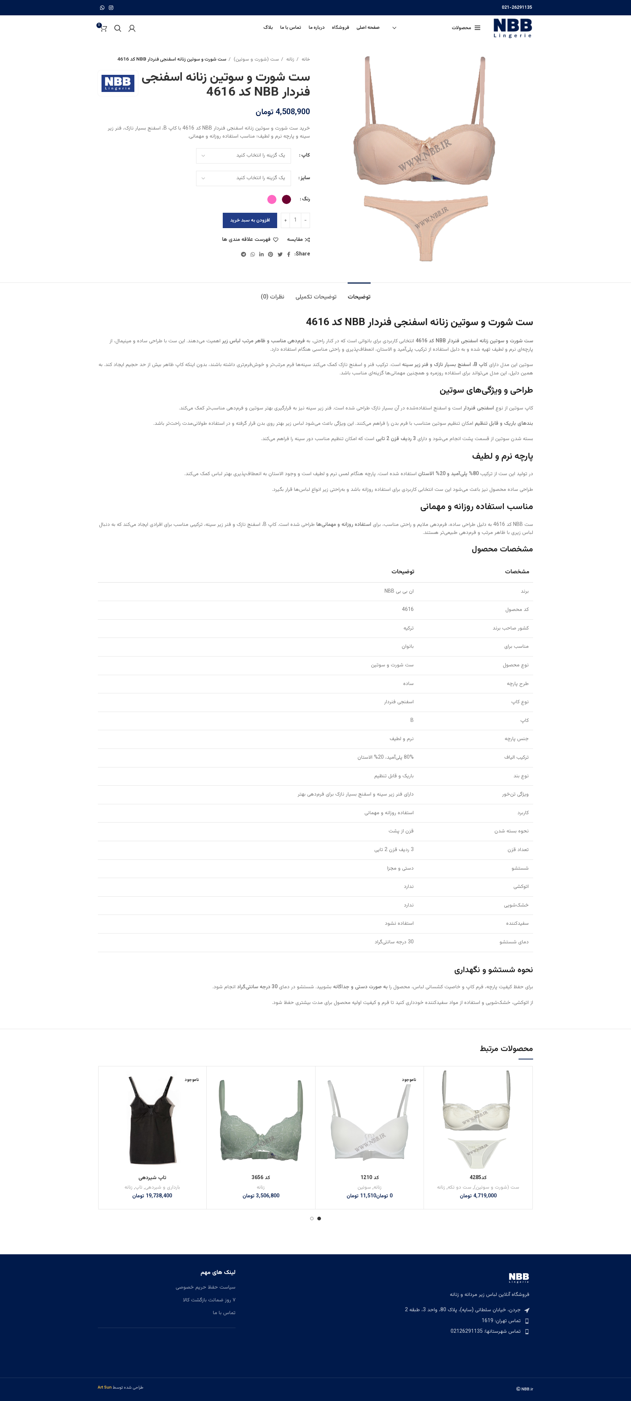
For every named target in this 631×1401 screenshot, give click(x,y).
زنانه (289, 59)
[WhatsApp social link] (102, 7)
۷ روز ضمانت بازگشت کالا (209, 1300)
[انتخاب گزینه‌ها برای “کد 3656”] (216, 1098)
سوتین (364, 1187)
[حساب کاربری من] (132, 28)
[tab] (359, 293)
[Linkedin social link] (261, 254)
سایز (305, 178)
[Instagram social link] (111, 7)
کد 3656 (261, 1178)
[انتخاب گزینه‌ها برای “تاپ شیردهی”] (107, 1098)
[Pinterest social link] (270, 254)
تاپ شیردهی (152, 1178)
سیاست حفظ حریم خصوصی (206, 1288)
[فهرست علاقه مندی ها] (433, 1082)
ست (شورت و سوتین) (255, 59)
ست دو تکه (459, 1187)
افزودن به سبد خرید (250, 220)
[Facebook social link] (288, 254)
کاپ (305, 155)
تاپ (138, 1187)
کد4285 (478, 1178)
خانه (305, 59)
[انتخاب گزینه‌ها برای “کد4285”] (433, 1098)
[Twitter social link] (280, 254)
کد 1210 (369, 1178)
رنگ (306, 199)
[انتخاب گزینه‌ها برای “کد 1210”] (325, 1098)
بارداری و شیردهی (162, 1187)
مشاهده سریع (433, 1114)
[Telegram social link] (243, 254)
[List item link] (464, 1321)
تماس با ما (224, 1313)
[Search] (118, 28)
